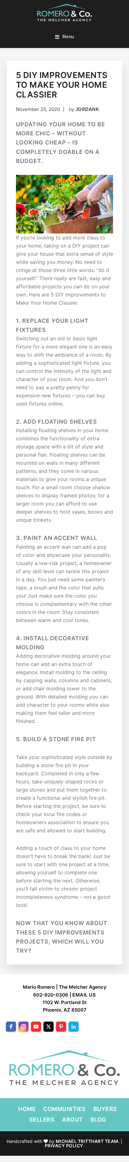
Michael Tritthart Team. (88, 1141)
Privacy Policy (64, 1145)
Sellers (42, 1119)
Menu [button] (68, 36)
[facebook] (11, 1027)
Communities (64, 1109)
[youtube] (36, 1027)
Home (27, 1109)
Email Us (84, 995)
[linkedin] (74, 1027)
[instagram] (23, 1027)
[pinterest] (61, 1027)
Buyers (105, 1109)
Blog (98, 1119)
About (72, 1119)
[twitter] (49, 1027)
